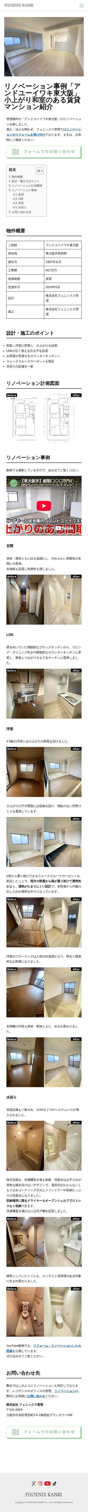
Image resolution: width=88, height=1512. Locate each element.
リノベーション (64, 1391)
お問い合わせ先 (21, 212)
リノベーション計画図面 (27, 185)
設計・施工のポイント (26, 181)
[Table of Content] (39, 170)
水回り (22, 207)
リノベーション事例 (24, 190)
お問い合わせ (36, 1396)
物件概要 (17, 176)
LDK (20, 198)
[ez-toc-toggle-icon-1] (37, 170)
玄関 (21, 194)
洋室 (21, 203)
